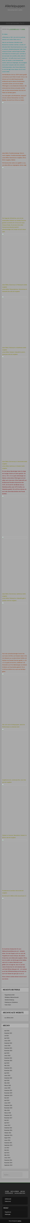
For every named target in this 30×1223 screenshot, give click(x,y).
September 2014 (8, 1165)
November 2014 (8, 1162)
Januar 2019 (7, 1103)
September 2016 (8, 1135)
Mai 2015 (6, 1150)
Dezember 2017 (8, 1115)
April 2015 (6, 1152)
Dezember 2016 (8, 1127)
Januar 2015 (7, 1157)
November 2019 (8, 1093)
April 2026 (6, 1030)
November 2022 (8, 1060)
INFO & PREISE (15, 1191)
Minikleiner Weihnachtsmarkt (12, 997)
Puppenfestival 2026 (9, 994)
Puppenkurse (8, 1212)
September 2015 (8, 1145)
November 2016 (8, 1130)
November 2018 (8, 1108)
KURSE (7, 1191)
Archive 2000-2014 (20, 1193)
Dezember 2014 (8, 1160)
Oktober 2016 (7, 1132)
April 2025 (6, 1038)
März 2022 (7, 1065)
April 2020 (6, 1080)
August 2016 (7, 1137)
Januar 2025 (7, 1040)
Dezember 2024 (8, 1043)
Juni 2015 (6, 1147)
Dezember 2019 (8, 1090)
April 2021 (6, 1073)
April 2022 (6, 1063)
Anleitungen (7, 1214)
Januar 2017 (7, 1125)
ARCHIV (22, 1191)
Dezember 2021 (8, 1068)
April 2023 (6, 1053)
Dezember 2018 (8, 1105)
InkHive (19, 1221)
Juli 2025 (6, 1035)
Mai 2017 (6, 1120)
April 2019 (6, 1100)
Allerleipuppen (15, 6)
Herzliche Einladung (9, 999)
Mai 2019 (6, 1098)
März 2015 (7, 1155)
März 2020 (7, 1083)
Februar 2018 (7, 1112)
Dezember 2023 (8, 1048)
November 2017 (8, 1117)
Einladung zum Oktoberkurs (11, 1002)
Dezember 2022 (8, 1058)
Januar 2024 (7, 1045)
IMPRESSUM (8, 1199)
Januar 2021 (7, 1075)
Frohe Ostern (8, 1004)
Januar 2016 (7, 1140)
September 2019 (8, 1095)
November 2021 (8, 1070)
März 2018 (7, 1110)
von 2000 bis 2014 (8, 1017)
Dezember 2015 (8, 1142)
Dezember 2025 (8, 1033)
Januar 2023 (7, 1055)
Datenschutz (8, 1201)
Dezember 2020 (8, 1078)
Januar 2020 (7, 1088)
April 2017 (6, 1122)
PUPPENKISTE (9, 1193)
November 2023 (8, 1050)
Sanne (23, 29)
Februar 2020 (7, 1085)
